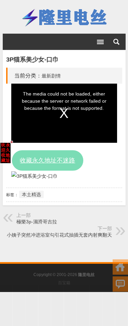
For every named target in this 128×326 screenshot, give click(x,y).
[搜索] (116, 42)
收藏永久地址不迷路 (47, 160)
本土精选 (31, 194)
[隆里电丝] (64, 17)
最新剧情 (51, 76)
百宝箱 (64, 282)
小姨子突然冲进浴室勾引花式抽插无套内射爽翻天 (59, 235)
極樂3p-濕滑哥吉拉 (36, 221)
